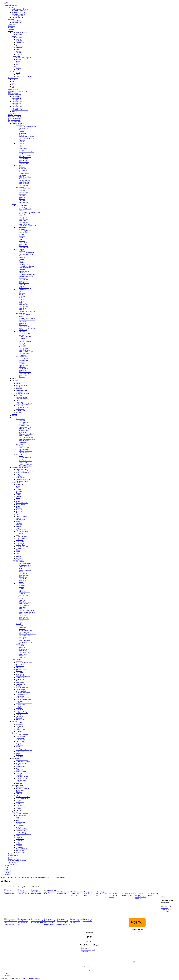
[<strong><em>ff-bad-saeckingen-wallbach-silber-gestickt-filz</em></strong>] (76, 895)
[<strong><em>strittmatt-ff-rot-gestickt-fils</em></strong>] (154, 895)
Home (11, 877)
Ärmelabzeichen (19, 877)
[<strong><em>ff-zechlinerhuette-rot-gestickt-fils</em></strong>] (89, 921)
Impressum (7, 975)
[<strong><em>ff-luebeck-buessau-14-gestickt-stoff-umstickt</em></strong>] (76, 922)
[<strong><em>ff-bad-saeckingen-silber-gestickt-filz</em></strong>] (63, 893)
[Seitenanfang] (135, 965)
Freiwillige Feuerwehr (31, 877)
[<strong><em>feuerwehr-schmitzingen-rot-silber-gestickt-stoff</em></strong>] (24, 893)
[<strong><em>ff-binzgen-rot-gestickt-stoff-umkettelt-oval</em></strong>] (89, 895)
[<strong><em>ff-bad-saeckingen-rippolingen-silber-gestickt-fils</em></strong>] (50, 893)
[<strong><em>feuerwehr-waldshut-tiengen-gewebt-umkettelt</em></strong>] (37, 893)
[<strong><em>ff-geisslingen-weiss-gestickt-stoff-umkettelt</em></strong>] (102, 895)
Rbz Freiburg (55, 877)
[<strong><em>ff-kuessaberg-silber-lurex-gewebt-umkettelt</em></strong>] (115, 897)
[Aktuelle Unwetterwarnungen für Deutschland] (89, 951)
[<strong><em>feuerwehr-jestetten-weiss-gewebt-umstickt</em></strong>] (11, 893)
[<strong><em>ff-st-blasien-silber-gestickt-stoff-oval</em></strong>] (128, 895)
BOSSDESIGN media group (31, 978)
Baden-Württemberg (44, 877)
